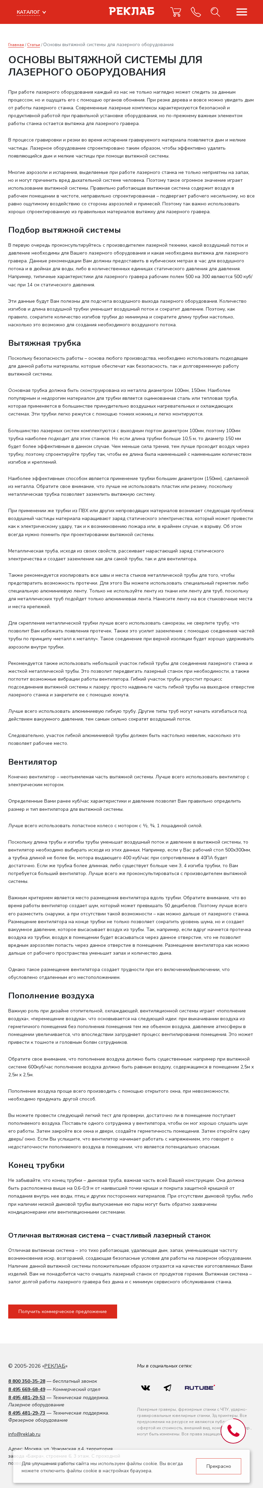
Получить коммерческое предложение (62, 1311)
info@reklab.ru (24, 1434)
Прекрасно (218, 1466)
